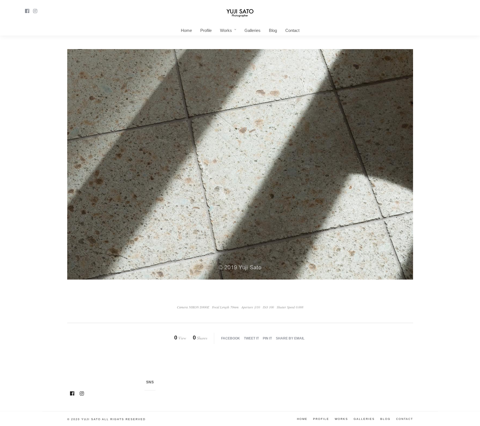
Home (186, 30)
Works (226, 30)
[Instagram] (35, 11)
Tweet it (251, 338)
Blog (273, 30)
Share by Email (290, 338)
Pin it (267, 338)
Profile (206, 30)
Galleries (252, 30)
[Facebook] (72, 393)
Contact (292, 30)
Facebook (230, 338)
